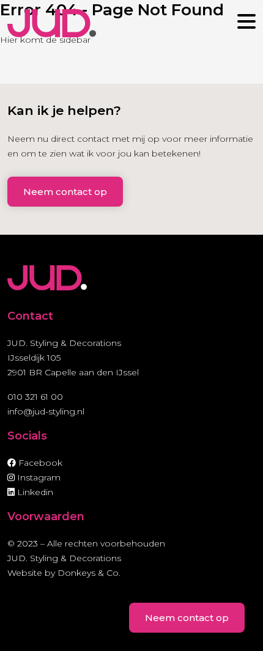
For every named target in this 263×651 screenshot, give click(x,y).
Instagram (38, 477)
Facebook (39, 462)
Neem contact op (65, 191)
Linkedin (34, 492)
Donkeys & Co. (88, 572)
